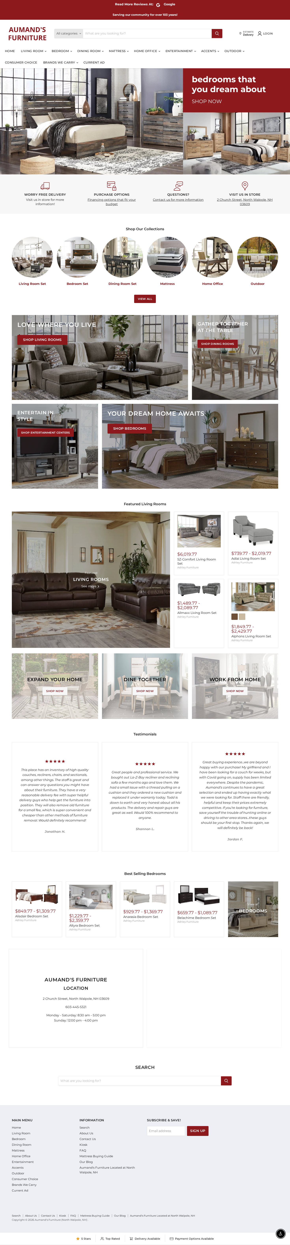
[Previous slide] (11, 121)
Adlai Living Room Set (248, 558)
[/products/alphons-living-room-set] (253, 596)
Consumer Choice (21, 62)
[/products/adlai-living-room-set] (253, 531)
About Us (86, 1133)
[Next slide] (279, 121)
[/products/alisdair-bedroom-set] (37, 894)
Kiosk (83, 1145)
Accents (209, 51)
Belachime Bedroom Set (196, 918)
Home (10, 51)
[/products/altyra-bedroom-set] (91, 897)
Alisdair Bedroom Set (31, 916)
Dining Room (89, 51)
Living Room (32, 51)
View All (145, 299)
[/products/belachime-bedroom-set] (199, 895)
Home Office (146, 51)
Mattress (117, 51)
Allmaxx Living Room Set (197, 613)
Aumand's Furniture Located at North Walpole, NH (162, 1215)
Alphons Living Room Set (251, 636)
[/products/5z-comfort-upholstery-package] (199, 531)
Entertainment (180, 51)
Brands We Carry (59, 62)
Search (85, 1127)
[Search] (217, 33)
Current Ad (94, 62)
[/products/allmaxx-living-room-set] (199, 589)
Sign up (197, 1131)
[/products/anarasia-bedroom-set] (145, 895)
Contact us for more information (178, 200)
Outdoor (233, 51)
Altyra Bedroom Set (84, 925)
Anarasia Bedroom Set (140, 917)
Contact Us (88, 1139)
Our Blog (86, 1162)
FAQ (83, 1150)
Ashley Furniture (188, 567)
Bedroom (61, 51)
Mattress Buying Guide (96, 1156)
